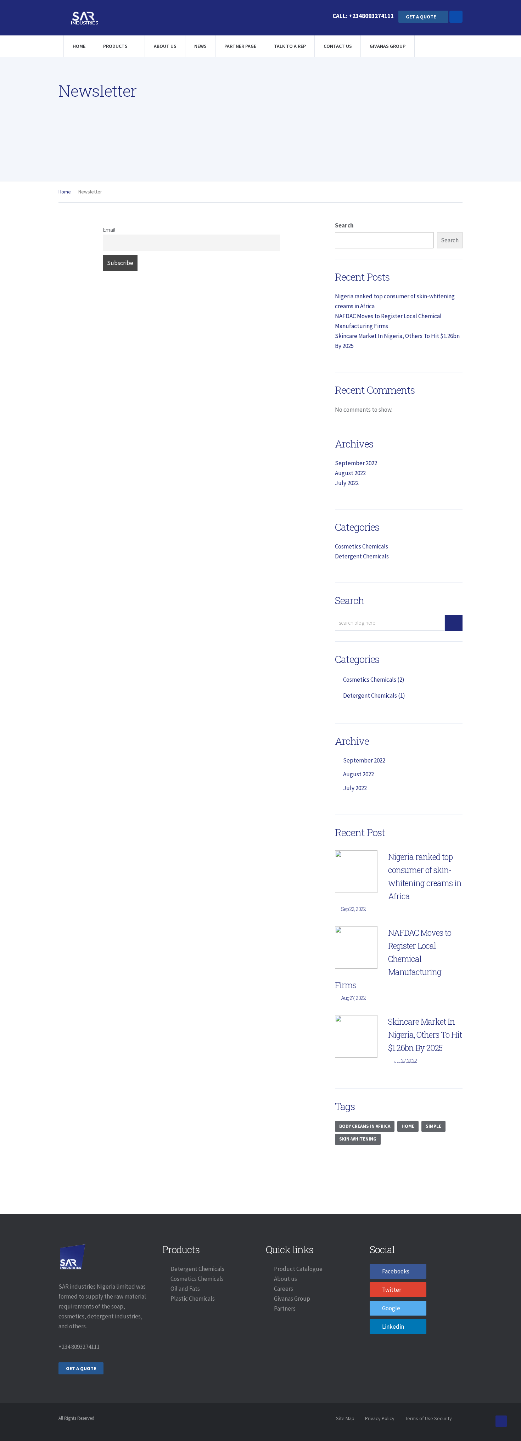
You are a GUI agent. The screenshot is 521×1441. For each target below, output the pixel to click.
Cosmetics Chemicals (361, 546)
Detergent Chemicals (362, 556)
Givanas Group (387, 46)
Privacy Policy (379, 1418)
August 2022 (350, 473)
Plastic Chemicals (192, 1298)
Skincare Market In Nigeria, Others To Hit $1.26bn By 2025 (425, 1034)
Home (79, 46)
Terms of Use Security (428, 1418)
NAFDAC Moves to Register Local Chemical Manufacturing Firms (393, 958)
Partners (285, 1308)
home (408, 1126)
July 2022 (347, 483)
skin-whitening (357, 1139)
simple (433, 1126)
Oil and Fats (185, 1289)
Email (109, 229)
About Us (165, 46)
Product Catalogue (298, 1269)
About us (285, 1279)
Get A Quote (421, 16)
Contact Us (338, 46)
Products (116, 46)
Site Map (345, 1418)
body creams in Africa (364, 1126)
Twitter (391, 1290)
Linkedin (393, 1326)
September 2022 (356, 463)
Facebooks (395, 1271)
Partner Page (240, 46)
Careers (283, 1289)
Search (344, 225)
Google (391, 1308)
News (200, 46)
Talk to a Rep (290, 46)
